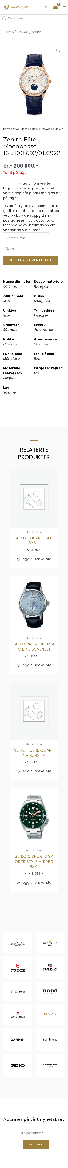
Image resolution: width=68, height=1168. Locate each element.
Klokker (22, 32)
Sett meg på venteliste (30, 260)
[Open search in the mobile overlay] (34, 18)
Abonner (36, 1144)
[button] (58, 50)
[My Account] (46, 7)
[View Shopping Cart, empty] (56, 7)
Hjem (10, 32)
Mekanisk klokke (52, 129)
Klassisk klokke (30, 129)
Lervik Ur (16, 7)
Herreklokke (11, 129)
